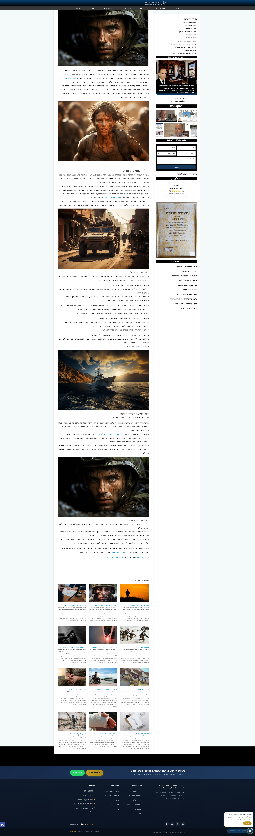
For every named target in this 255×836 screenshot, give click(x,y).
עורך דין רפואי (143, 557)
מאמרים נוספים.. (190, 38)
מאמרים (109, 8)
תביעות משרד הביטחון (134, 804)
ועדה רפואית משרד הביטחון (187, 266)
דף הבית (177, 8)
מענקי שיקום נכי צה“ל (78, 733)
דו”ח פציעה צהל (190, 26)
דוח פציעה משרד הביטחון (187, 32)
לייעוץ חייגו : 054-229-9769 (176, 99)
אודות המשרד (114, 804)
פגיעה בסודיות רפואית (189, 308)
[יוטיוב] (172, 824)
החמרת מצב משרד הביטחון (187, 41)
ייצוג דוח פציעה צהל (189, 23)
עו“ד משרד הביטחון (112, 197)
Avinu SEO (73, 831)
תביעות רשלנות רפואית (134, 795)
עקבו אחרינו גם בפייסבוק (114, 557)
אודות (92, 8)
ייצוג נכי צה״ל (137, 800)
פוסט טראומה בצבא (68, 78)
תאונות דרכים (137, 813)
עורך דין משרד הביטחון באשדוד (185, 47)
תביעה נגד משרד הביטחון (188, 280)
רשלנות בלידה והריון (112, 795)
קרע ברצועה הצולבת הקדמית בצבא (184, 53)
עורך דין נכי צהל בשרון (77, 689)
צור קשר (78, 8)
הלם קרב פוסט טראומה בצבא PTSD (73, 647)
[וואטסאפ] (167, 824)
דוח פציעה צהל (191, 29)
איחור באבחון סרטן (112, 791)
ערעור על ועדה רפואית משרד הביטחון (183, 299)
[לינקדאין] (177, 824)
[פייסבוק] (183, 824)
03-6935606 (93, 772)
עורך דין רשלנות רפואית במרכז (186, 294)
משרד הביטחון (126, 8)
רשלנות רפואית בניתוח (189, 271)
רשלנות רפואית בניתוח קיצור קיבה (184, 276)
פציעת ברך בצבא (190, 50)
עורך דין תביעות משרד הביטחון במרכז (183, 44)
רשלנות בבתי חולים (190, 289)
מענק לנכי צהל (143, 689)
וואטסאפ (76, 772)
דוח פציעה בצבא (190, 35)
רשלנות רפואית (159, 8)
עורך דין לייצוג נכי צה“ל (110, 434)
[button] (2, 824)
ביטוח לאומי (138, 809)
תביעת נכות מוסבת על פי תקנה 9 (105, 733)
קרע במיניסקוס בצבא (120, 552)
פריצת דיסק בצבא (142, 733)
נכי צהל (142, 8)
